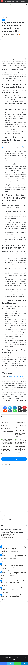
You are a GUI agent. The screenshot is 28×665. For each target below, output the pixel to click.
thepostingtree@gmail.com (7, 537)
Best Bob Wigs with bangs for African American (17, 595)
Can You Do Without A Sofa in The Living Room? (17, 581)
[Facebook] (5, 407)
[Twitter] (10, 407)
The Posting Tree (6, 34)
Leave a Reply (14, 459)
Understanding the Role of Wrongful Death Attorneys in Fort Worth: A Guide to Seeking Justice (7, 449)
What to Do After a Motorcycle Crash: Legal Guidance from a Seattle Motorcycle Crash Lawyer (21, 431)
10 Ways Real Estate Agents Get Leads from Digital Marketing (18, 564)
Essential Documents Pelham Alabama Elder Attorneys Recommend (7, 430)
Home (3, 17)
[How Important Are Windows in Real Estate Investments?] (5, 575)
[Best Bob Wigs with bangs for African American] (5, 597)
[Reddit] (5, 410)
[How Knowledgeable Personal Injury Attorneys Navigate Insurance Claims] (21, 441)
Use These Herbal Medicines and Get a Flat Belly (17, 588)
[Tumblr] (20, 407)
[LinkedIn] (15, 407)
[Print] (24, 410)
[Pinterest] (24, 407)
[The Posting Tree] (14, 4)
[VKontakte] (10, 410)
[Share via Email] (20, 410)
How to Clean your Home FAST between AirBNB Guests (18, 556)
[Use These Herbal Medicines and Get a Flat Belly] (5, 590)
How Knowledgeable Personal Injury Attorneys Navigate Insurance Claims (20, 448)
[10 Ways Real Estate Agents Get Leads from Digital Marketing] (5, 567)
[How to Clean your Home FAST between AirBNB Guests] (5, 558)
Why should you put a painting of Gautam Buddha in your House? (18, 548)
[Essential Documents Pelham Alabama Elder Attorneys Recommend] (7, 423)
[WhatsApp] (15, 410)
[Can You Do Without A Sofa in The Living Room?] (5, 583)
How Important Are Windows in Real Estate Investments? (18, 573)
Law (7, 17)
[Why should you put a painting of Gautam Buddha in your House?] (5, 550)
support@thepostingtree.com (7, 534)
